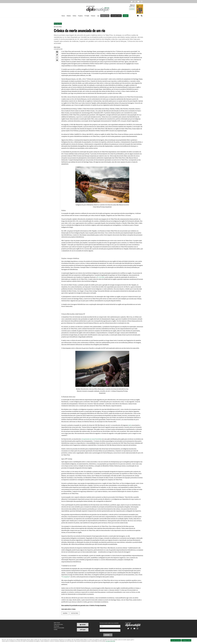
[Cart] (137, 15)
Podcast (93, 15)
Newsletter (105, 15)
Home (63, 15)
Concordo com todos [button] (175, 640)
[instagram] (141, 1)
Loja (98, 15)
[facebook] (135, 1)
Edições (69, 15)
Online (74, 15)
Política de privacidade (59, 627)
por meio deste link (110, 641)
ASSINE (126, 15)
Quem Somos (57, 622)
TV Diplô (86, 15)
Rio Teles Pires (57, 23)
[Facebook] (57, 52)
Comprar (132, 9)
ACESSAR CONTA (116, 15)
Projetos (80, 15)
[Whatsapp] (57, 57)
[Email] (57, 60)
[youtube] (138, 1)
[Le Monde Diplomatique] (97, 11)
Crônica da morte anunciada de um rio (79, 30)
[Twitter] (57, 54)
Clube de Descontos (58, 624)
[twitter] (131, 1)
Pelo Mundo (56, 626)
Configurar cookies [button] (186, 640)
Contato (55, 629)
